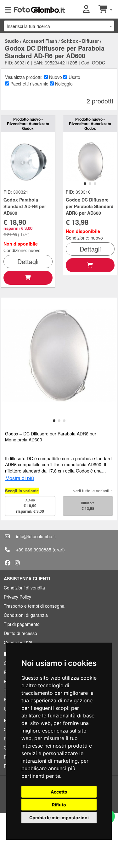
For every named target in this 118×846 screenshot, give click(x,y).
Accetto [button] (59, 791)
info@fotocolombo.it (36, 536)
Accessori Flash (40, 41)
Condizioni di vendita (24, 587)
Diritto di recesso (20, 633)
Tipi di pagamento (22, 624)
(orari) (59, 549)
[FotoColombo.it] (39, 9)
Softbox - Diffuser (80, 41)
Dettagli (27, 261)
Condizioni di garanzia (26, 615)
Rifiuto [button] (59, 804)
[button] (90, 9)
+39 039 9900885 (33, 549)
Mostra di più (19, 478)
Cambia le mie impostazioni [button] (59, 817)
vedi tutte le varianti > (93, 491)
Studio (12, 41)
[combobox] (59, 25)
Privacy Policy (17, 597)
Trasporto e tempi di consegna (34, 606)
